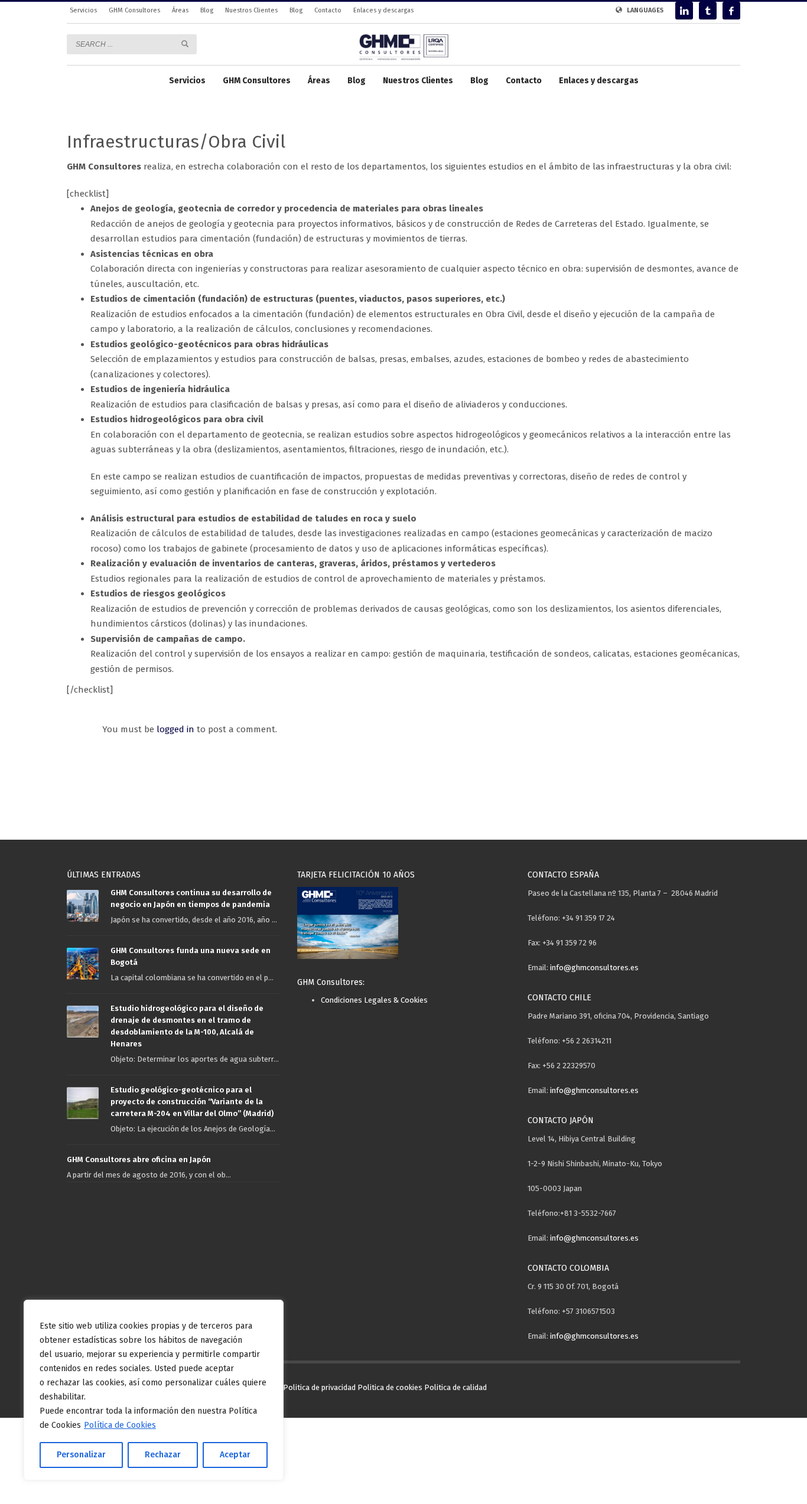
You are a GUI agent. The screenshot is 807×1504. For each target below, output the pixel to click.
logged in (177, 729)
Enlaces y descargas (383, 10)
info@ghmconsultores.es (594, 967)
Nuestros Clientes (251, 10)
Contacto (327, 10)
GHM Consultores (134, 10)
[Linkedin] (684, 10)
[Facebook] (731, 10)
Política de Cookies (120, 1425)
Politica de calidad (455, 1387)
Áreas (180, 10)
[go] (185, 44)
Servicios (83, 10)
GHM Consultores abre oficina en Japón (139, 1159)
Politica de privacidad (319, 1387)
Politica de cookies (389, 1387)
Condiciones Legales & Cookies (374, 1000)
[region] (154, 1390)
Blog (206, 10)
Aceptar (235, 1455)
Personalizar (81, 1455)
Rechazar (163, 1455)
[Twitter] (708, 10)
